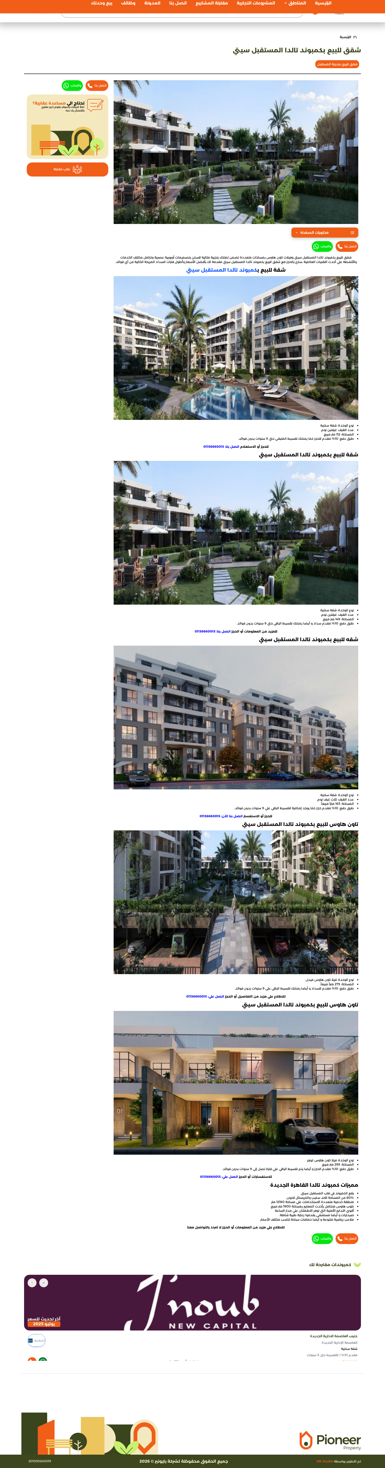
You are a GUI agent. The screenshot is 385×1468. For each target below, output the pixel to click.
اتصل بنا (350, 246)
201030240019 (40, 1461)
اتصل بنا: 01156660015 (221, 447)
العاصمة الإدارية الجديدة (339, 1342)
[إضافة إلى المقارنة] (43, 1282)
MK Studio (325, 1461)
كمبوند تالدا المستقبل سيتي (221, 270)
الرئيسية (345, 37)
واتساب (326, 246)
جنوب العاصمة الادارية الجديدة (333, 1336)
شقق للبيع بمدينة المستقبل (337, 64)
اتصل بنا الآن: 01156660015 (221, 816)
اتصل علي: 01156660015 (205, 996)
